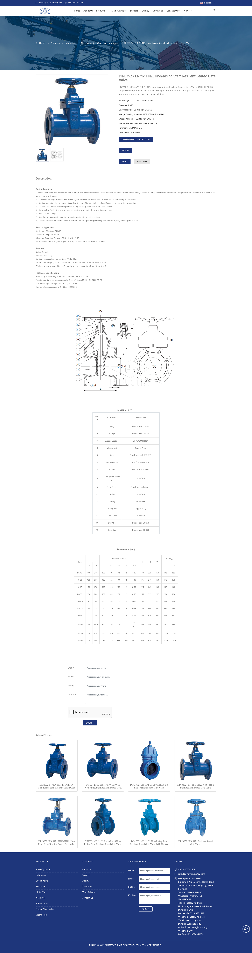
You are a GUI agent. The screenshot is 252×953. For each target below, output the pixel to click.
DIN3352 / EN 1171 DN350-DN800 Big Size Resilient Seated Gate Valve (149, 786)
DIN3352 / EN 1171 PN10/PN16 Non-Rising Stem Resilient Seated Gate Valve (102, 842)
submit (90, 723)
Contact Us (172, 11)
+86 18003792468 (75, 3)
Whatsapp (142, 161)
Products (100, 11)
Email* (71, 668)
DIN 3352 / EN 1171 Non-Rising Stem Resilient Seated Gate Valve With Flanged (149, 842)
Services (134, 11)
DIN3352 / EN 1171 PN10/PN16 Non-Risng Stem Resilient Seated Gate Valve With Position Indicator (56, 843)
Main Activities (119, 11)
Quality (145, 11)
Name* (71, 677)
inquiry (125, 150)
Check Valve (42, 881)
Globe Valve (42, 892)
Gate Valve (70, 43)
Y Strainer (40, 898)
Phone (71, 686)
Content (132, 895)
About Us (88, 11)
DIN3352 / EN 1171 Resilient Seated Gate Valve (195, 842)
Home (77, 11)
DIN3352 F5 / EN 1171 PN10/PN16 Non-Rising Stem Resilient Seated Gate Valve (103, 786)
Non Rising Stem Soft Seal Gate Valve (100, 43)
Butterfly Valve (43, 869)
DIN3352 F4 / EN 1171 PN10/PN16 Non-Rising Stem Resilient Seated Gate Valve (56, 786)
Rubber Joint (42, 904)
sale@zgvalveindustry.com (50, 3)
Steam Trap (41, 915)
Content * (73, 695)
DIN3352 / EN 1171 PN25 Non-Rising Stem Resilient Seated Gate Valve (195, 786)
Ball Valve (40, 887)
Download (158, 11)
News (187, 11)
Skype (124, 161)
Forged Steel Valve (45, 909)
